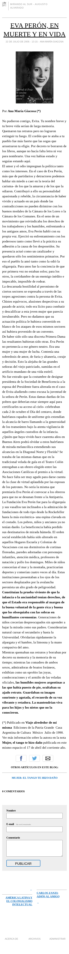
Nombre (11, 810)
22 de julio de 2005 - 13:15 (22, 41)
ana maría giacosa (51, 41)
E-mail (18, 824)
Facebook (21, 758)
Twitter (34, 758)
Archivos (34, 938)
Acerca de (11, 938)
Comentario (13, 837)
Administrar (57, 938)
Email (48, 758)
